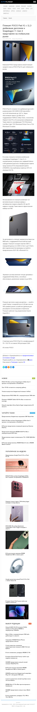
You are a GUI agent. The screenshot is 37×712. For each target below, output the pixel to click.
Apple (13, 11)
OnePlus (6, 13)
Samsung (11, 6)
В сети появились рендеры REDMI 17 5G (18, 652)
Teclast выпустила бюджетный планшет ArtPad (16, 391)
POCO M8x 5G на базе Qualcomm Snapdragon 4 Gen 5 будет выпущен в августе (16, 527)
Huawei (29, 6)
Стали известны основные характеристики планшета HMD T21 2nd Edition (18, 647)
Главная (5, 18)
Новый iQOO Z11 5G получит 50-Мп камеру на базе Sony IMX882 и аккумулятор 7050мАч (16, 628)
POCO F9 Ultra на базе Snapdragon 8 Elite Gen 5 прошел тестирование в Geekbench (17, 476)
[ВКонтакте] (6, 367)
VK (24, 362)
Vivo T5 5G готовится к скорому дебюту (14, 387)
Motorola (6, 11)
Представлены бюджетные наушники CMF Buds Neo (18, 416)
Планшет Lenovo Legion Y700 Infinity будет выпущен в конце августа (17, 502)
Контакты (18, 702)
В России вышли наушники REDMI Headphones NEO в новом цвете (15, 554)
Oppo (27, 8)
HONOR (18, 6)
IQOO (4, 8)
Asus (14, 8)
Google (18, 11)
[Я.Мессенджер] (4, 367)
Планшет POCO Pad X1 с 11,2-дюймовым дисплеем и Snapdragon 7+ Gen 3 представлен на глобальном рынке (17, 31)
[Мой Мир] (13, 367)
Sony (22, 8)
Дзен (30, 360)
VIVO (18, 8)
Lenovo (24, 11)
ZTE (31, 8)
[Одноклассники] (8, 367)
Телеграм (14, 362)
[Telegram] (11, 367)
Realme (23, 6)
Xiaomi (5, 6)
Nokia (9, 8)
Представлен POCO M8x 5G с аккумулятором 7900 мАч (18, 395)
